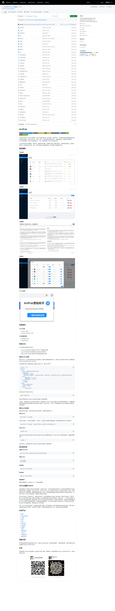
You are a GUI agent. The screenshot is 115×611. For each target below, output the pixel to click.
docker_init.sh (23, 98)
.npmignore (22, 68)
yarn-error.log (23, 120)
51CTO (23, 532)
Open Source (31, 2)
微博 (22, 528)
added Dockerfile (46, 54)
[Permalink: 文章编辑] (18, 222)
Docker (23, 350)
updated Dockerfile (46, 27)
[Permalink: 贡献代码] (18, 539)
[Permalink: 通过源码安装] (18, 447)
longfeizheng (8, 7)
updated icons (45, 33)
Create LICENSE (45, 79)
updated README (46, 82)
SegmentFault (24, 515)
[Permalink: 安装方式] (18, 344)
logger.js (22, 109)
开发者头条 (24, 534)
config (21, 30)
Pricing (47, 2)
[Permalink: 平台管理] (18, 152)
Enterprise (40, 2)
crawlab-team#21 (36, 24)
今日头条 (23, 525)
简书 (22, 519)
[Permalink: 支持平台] (18, 510)
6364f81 (61, 24)
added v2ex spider (46, 35)
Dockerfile (22, 73)
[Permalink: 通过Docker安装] (18, 357)
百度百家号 (24, 530)
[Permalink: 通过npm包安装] (18, 408)
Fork (102, 6)
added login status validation (48, 38)
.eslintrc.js (22, 63)
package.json (23, 112)
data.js (21, 92)
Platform (8, 2)
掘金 (22, 514)
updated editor (45, 112)
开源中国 (23, 523)
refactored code (45, 57)
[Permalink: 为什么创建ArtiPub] (18, 486)
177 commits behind (28, 19)
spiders (21, 49)
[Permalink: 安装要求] (18, 325)
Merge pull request (28, 24)
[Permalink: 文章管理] (18, 187)
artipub (15, 7)
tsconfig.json (22, 117)
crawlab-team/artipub (11, 8)
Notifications (94, 6)
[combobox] (61, 16)
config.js (22, 87)
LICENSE (22, 79)
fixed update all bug (46, 87)
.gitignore (22, 65)
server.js (21, 114)
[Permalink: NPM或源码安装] (18, 336)
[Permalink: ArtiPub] (18, 129)
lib (20, 35)
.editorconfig (22, 57)
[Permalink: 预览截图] (18, 148)
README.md (22, 82)
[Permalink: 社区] (18, 548)
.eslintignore (22, 60)
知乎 (22, 521)
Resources (23, 2)
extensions (22, 33)
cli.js (21, 84)
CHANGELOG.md (23, 71)
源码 (22, 353)
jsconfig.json (22, 106)
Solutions (15, 2)
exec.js (21, 101)
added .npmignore (46, 68)
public (21, 43)
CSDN (22, 517)
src (20, 52)
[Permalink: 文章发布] (18, 256)
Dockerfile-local (23, 76)
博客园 (22, 527)
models (21, 38)
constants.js (22, 90)
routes (21, 46)
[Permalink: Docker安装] (18, 329)
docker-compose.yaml (25, 95)
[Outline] (75, 124)
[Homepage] (3, 2)
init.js (21, 103)
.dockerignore (23, 54)
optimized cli (45, 84)
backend (22, 27)
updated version (45, 30)
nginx (21, 41)
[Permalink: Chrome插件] (18, 291)
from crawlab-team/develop (46, 24)
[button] (73, 367)
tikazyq (21, 24)
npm (22, 351)
